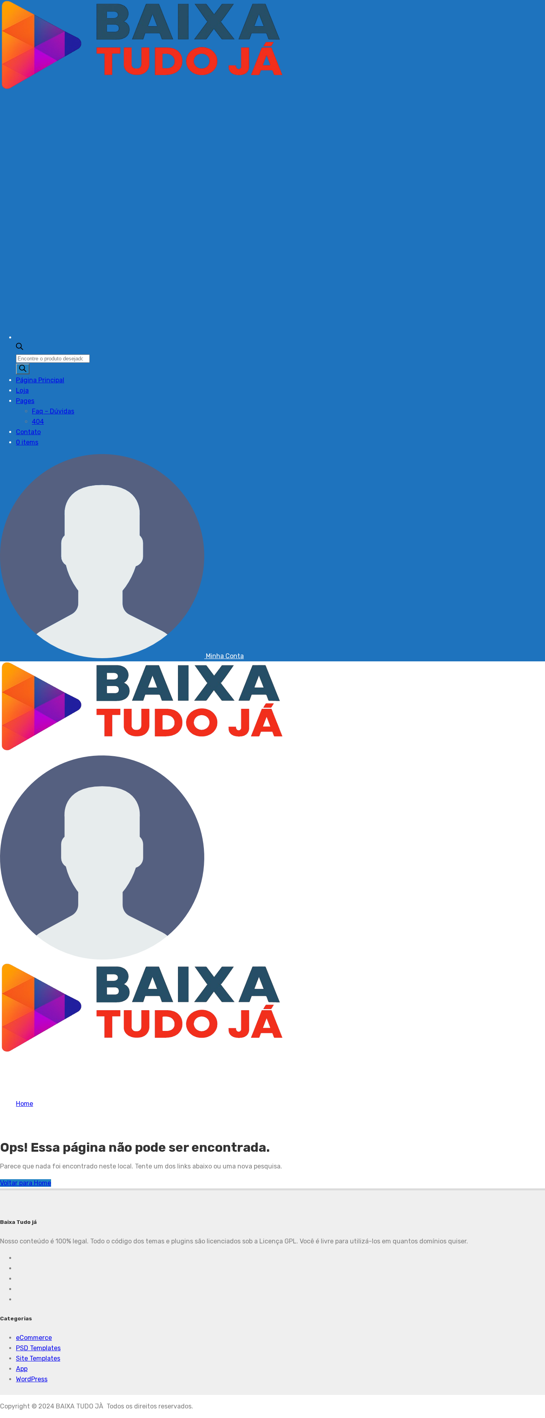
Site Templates (38, 1358)
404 (38, 421)
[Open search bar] (19, 348)
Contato (28, 432)
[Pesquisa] (23, 369)
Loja (22, 390)
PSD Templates (38, 1348)
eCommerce (34, 1337)
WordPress (31, 1379)
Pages (25, 401)
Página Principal (40, 380)
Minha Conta (224, 656)
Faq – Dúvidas (53, 411)
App (22, 1369)
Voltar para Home (25, 1183)
